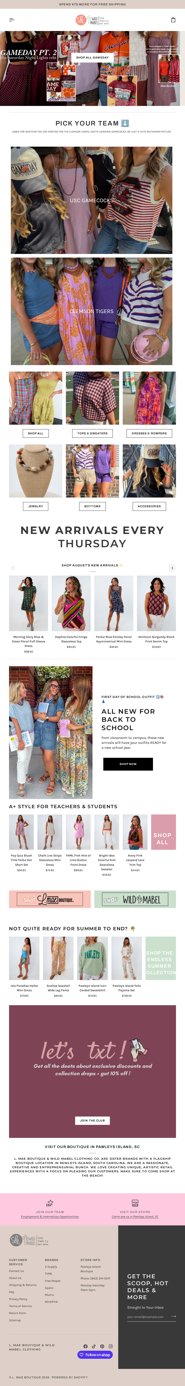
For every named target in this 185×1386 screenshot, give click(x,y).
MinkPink (51, 1301)
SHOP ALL (36, 433)
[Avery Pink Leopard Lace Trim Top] (135, 832)
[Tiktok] (94, 1346)
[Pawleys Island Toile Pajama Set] (126, 958)
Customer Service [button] (18, 1262)
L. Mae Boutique (26, 1377)
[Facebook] (85, 1346)
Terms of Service (20, 1306)
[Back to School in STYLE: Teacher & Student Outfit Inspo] (50, 732)
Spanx (49, 1288)
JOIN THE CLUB (92, 1120)
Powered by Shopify (70, 1377)
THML (48, 1273)
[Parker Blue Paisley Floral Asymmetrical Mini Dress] (113, 603)
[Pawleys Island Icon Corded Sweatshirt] (92, 958)
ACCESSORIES (149, 506)
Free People (52, 1281)
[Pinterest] (102, 1346)
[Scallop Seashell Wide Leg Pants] (58, 958)
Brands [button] (51, 1260)
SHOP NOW (128, 764)
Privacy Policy (18, 1299)
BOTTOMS (92, 506)
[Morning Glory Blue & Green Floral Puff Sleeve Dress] (28, 603)
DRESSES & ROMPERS (149, 433)
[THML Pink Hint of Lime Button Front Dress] (78, 832)
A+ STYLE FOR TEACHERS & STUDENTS (63, 806)
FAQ (11, 1292)
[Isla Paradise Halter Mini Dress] (24, 958)
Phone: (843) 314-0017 (95, 1278)
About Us (15, 1278)
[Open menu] (16, 20)
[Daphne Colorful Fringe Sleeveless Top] (71, 603)
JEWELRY (35, 506)
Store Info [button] (90, 1260)
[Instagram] (111, 1346)
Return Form (17, 1313)
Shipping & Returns (23, 1285)
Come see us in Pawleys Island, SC (135, 1216)
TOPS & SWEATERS (92, 433)
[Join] (172, 1316)
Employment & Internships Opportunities (50, 1216)
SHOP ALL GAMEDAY (92, 57)
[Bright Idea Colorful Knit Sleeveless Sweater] (106, 832)
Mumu (49, 1294)
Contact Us (16, 1271)
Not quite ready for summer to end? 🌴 (72, 928)
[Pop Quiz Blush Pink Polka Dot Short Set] (21, 832)
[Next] (172, 568)
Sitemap (15, 1320)
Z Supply (51, 1266)
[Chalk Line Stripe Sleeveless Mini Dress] (49, 832)
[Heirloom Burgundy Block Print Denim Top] (156, 603)
